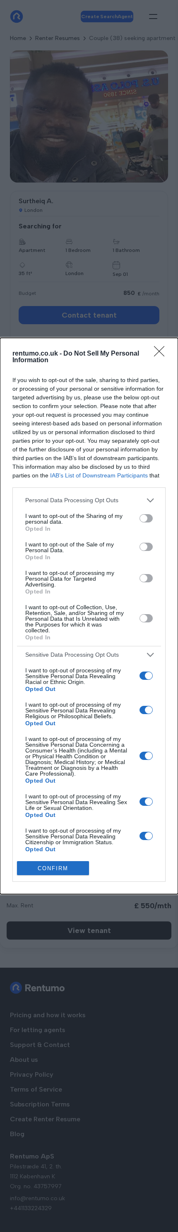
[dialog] (89, 616)
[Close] (162, 354)
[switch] (146, 518)
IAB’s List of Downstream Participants (99, 475)
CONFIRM (53, 868)
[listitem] (89, 500)
